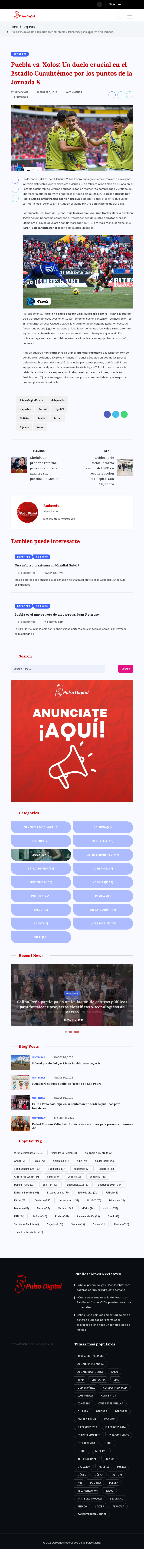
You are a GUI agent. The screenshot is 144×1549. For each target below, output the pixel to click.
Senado (78, 1224)
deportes (25, 409)
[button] (66, 1032)
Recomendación (88, 1216)
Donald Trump (24, 1184)
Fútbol (43, 409)
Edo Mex (50, 1184)
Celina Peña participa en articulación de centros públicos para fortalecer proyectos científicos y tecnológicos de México (72, 1006)
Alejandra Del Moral (64, 1152)
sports (41, 923)
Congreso (106, 1168)
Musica (43, 1208)
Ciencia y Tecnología (41, 827)
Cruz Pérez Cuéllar (26, 1176)
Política (41, 896)
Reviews (103, 896)
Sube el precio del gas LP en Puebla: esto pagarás (66, 1063)
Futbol (112, 1192)
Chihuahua (61, 1160)
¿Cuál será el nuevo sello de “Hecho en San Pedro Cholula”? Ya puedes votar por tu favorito (104, 1302)
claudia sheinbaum (27, 1168)
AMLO (20, 1160)
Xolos (40, 427)
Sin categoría (103, 909)
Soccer (57, 418)
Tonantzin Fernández (28, 1232)
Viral (41, 937)
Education (41, 854)
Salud (41, 909)
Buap (39, 1160)
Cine (82, 1160)
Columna (103, 827)
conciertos (82, 1168)
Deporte (74, 1176)
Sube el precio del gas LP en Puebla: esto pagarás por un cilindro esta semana (103, 1287)
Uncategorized (103, 923)
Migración (117, 1200)
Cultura (41, 841)
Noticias (25, 418)
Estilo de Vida (87, 1192)
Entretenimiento (103, 854)
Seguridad (55, 1224)
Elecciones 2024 (109, 1184)
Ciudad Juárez (104, 1160)
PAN (19, 1216)
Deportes (29, 27)
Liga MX (59, 409)
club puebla (57, 400)
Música (88, 1208)
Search (126, 669)
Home (14, 27)
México (65, 1208)
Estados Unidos (58, 1192)
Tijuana (24, 427)
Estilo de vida (41, 868)
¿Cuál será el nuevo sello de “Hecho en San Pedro (67, 1083)
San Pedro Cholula (26, 1224)
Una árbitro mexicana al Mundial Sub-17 (47, 565)
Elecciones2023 (78, 1184)
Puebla (41, 418)
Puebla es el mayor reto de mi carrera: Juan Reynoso (57, 614)
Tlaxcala (121, 1224)
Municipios (41, 882)
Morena (21, 1208)
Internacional (69, 1200)
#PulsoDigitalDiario (31, 400)
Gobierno (103, 868)
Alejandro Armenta (98, 1152)
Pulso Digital (27, 573)
